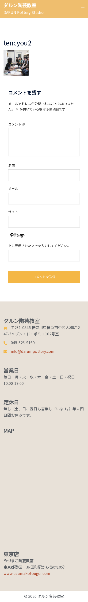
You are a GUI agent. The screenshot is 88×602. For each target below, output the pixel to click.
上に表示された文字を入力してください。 (39, 245)
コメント (16, 124)
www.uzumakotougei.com (27, 573)
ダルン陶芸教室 (20, 5)
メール (13, 188)
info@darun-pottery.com (32, 351)
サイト (13, 211)
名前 (11, 165)
